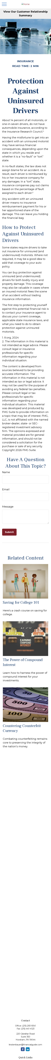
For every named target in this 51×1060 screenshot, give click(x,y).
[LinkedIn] (28, 1049)
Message (7, 506)
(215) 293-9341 (29, 1025)
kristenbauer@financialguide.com (25, 1044)
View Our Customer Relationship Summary (25, 13)
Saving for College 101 (21, 602)
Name (6, 472)
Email (5, 489)
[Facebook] (23, 1049)
